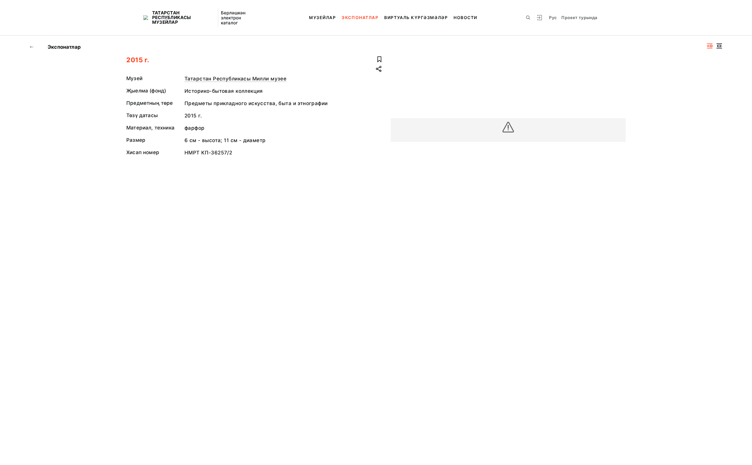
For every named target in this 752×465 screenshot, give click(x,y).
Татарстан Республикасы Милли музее (235, 79)
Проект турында (579, 17)
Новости (465, 17)
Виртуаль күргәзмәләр (416, 17)
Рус (553, 17)
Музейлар (322, 17)
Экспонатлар (360, 17)
